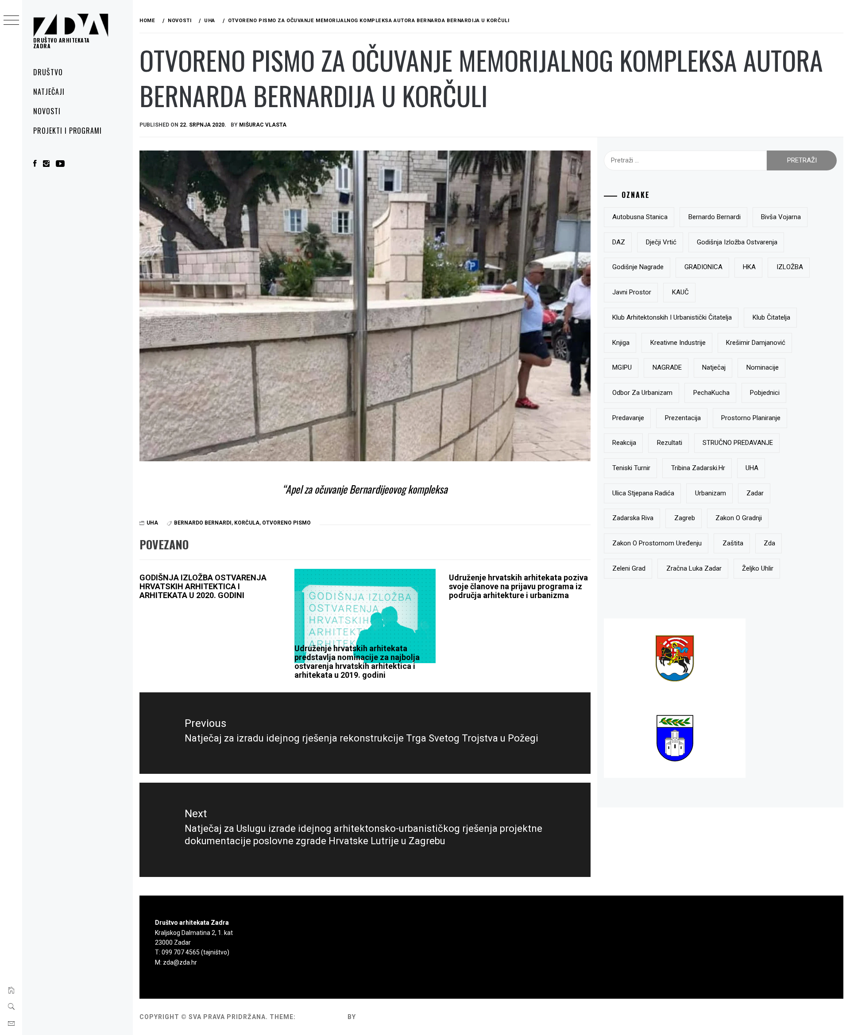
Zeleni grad (628, 568)
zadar (755, 493)
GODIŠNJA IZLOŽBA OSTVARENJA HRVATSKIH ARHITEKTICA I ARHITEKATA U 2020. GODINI (203, 586)
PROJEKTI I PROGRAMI (67, 130)
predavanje (628, 418)
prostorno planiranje (750, 418)
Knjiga (621, 343)
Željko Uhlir (757, 568)
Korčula (246, 523)
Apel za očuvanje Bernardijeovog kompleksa (367, 489)
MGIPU (622, 367)
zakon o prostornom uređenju (657, 543)
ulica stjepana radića (643, 493)
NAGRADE (667, 367)
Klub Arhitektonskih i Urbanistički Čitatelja (672, 317)
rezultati (669, 443)
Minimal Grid (322, 1016)
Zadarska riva (632, 518)
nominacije (762, 367)
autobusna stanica (640, 217)
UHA (152, 523)
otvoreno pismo (286, 523)
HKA (749, 267)
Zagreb (684, 518)
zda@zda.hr (180, 962)
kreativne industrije (678, 343)
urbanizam (710, 493)
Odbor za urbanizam (642, 393)
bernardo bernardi (203, 523)
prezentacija (683, 418)
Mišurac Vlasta (262, 125)
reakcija (624, 443)
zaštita (732, 543)
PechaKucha (711, 393)
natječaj (714, 367)
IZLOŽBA (790, 267)
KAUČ (680, 292)
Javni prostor (631, 292)
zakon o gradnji (738, 518)
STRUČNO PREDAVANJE (738, 443)
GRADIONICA (703, 267)
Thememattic (383, 1016)
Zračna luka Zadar (694, 568)
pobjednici (765, 393)
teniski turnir (631, 468)
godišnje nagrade (638, 267)
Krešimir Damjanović (755, 343)
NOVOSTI (47, 111)
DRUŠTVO (48, 72)
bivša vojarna (781, 217)
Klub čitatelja (771, 317)
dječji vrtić (661, 242)
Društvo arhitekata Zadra (61, 43)
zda (769, 543)
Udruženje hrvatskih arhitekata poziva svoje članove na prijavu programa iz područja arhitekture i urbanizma (518, 586)
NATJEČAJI (49, 91)
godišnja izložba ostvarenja (737, 242)
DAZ (618, 242)
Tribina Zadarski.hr (698, 468)
